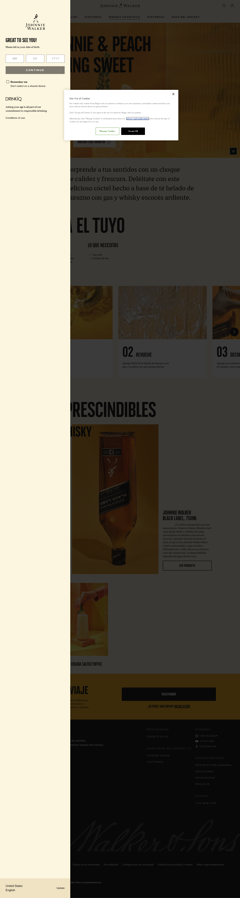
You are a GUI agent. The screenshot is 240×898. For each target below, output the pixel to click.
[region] (121, 115)
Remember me (19, 81)
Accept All (133, 131)
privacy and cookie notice (137, 118)
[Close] (173, 94)
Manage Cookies (107, 131)
